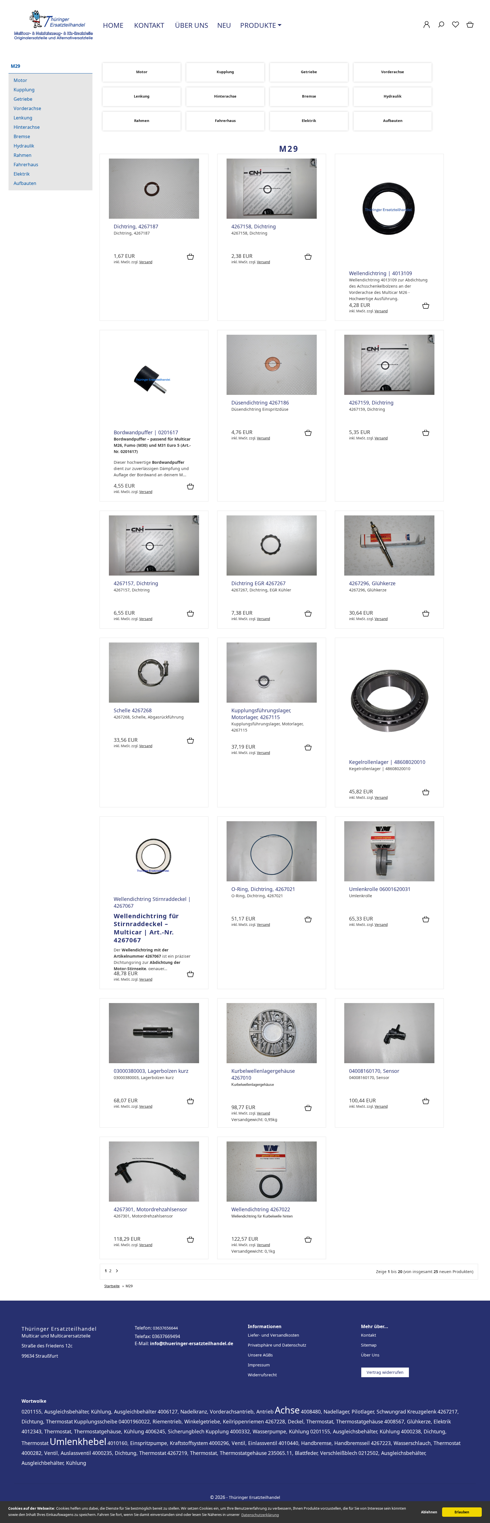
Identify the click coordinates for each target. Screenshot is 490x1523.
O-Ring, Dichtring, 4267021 (263, 889)
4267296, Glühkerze (372, 583)
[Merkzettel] (455, 27)
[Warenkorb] (470, 27)
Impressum (259, 1365)
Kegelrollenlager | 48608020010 (387, 762)
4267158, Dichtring (253, 226)
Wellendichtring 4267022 (260, 1209)
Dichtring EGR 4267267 (258, 583)
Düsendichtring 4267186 (260, 402)
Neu (224, 25)
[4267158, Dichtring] (272, 217)
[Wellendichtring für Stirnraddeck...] (154, 889)
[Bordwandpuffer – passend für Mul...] (154, 423)
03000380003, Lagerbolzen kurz (151, 1070)
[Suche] (441, 27)
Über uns (190, 25)
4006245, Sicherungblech (174, 1431)
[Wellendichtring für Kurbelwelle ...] (272, 1200)
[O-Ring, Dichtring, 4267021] (272, 879)
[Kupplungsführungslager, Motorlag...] (272, 701)
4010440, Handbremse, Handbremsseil (324, 1443)
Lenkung (23, 118)
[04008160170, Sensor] (389, 1061)
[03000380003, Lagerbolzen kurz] (154, 1061)
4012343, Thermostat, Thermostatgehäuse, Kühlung (83, 1431)
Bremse (22, 136)
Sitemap (369, 1345)
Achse (287, 1410)
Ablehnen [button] (429, 1512)
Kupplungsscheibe (95, 1421)
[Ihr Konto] (426, 27)
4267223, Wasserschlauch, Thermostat (416, 1443)
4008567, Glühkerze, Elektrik (417, 1421)
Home (112, 25)
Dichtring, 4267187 (136, 226)
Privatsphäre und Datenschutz (277, 1345)
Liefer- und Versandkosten (273, 1335)
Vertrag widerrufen (385, 1372)
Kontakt (148, 25)
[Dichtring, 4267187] (154, 217)
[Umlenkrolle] (389, 879)
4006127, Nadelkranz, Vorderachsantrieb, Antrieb (216, 1411)
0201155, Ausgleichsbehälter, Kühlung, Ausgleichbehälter (89, 1411)
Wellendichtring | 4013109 (380, 273)
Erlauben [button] (462, 1512)
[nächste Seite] (117, 1272)
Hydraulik (24, 146)
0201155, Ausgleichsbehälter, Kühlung (355, 1431)
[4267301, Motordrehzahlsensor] (154, 1200)
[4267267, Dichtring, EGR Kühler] (272, 574)
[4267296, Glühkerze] (389, 574)
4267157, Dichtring (136, 583)
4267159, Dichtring (371, 402)
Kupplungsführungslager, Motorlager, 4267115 (261, 714)
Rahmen (22, 155)
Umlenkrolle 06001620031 (380, 889)
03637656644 (165, 1328)
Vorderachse (27, 108)
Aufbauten (25, 183)
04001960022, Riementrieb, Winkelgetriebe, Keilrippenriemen (191, 1421)
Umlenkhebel (78, 1441)
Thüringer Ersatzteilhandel (254, 1497)
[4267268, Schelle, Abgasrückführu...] (154, 701)
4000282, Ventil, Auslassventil (56, 1453)
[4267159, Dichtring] (389, 393)
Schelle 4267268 (133, 710)
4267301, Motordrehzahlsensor (150, 1209)
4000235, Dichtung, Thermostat (129, 1453)
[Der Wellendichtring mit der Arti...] (389, 264)
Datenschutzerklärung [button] (260, 1514)
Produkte (258, 25)
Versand (145, 262)
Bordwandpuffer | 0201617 (146, 432)
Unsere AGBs (260, 1355)
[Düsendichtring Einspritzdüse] (272, 393)
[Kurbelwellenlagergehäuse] (272, 1061)
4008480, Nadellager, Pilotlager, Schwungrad (353, 1411)
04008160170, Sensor (374, 1070)
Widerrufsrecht (262, 1374)
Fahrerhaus (26, 164)
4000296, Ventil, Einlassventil (243, 1443)
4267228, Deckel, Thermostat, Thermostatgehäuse (324, 1421)
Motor (20, 80)
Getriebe (23, 99)
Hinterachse (27, 127)
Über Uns (370, 1355)
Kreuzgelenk (421, 1411)
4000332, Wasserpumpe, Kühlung (269, 1431)
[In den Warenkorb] (190, 257)
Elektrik (22, 174)
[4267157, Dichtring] (154, 574)
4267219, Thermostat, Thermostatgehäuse (217, 1453)
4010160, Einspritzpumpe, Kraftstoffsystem (157, 1443)
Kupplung (24, 90)
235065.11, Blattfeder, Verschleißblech (312, 1453)
